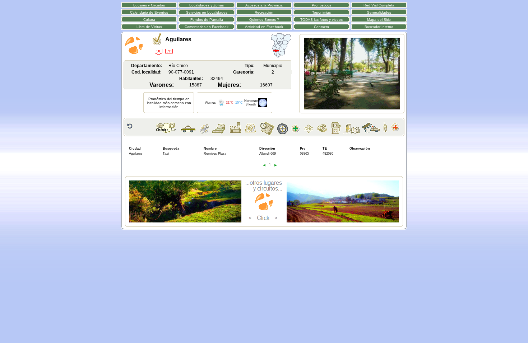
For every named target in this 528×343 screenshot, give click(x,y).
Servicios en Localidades (206, 12)
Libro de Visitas (149, 27)
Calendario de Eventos (149, 12)
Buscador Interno (379, 27)
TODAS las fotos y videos (321, 20)
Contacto (321, 27)
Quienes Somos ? (264, 20)
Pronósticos (321, 5)
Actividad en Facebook (264, 27)
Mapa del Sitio (379, 20)
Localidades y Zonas (206, 5)
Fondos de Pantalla (206, 20)
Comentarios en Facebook (206, 27)
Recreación (264, 12)
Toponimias (321, 12)
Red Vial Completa (378, 5)
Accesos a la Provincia (264, 5)
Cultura (149, 20)
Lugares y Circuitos (149, 5)
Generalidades (379, 12)
